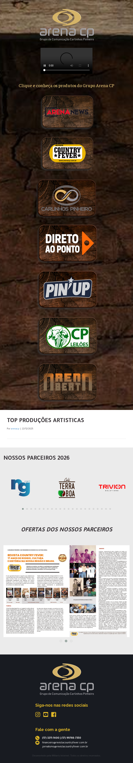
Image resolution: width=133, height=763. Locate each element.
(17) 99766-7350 (71, 738)
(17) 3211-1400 (50, 738)
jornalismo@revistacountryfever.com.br (65, 747)
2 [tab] (66, 641)
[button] (23, 509)
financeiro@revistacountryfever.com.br (64, 743)
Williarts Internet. (61, 756)
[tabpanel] (66, 591)
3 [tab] (71, 641)
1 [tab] (61, 641)
